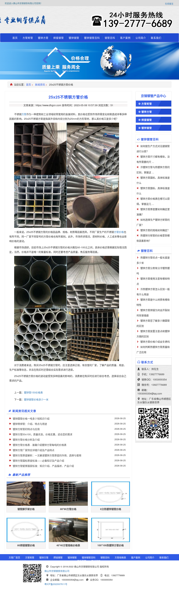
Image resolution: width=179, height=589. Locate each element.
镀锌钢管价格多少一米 (36, 399)
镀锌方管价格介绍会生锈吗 (155, 341)
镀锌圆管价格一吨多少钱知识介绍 (31, 418)
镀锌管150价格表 (33, 392)
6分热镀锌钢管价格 (110, 509)
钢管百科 (110, 37)
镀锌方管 (43, 37)
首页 (15, 37)
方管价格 (119, 232)
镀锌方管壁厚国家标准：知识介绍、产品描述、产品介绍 (43, 466)
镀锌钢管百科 (92, 37)
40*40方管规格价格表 (68, 545)
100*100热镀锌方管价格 (110, 545)
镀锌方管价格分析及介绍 (26, 439)
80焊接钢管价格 (26, 545)
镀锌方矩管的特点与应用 (26, 429)
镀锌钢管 (74, 37)
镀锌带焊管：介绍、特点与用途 (30, 423)
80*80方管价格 (68, 509)
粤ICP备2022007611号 (55, 584)
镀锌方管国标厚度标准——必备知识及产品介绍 (38, 460)
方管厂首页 (14, 557)
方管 (24, 114)
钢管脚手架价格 (26, 509)
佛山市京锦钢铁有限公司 (56, 571)
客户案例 (125, 37)
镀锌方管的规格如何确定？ (155, 230)
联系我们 (156, 37)
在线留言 (169, 3)
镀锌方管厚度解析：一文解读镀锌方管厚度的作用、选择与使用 (47, 455)
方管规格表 (120, 557)
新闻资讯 (40, 84)
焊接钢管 (58, 37)
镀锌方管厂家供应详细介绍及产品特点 (33, 450)
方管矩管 (28, 37)
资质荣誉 (81, 561)
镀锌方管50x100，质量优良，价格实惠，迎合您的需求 (42, 434)
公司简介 (140, 37)
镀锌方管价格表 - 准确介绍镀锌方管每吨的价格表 (39, 445)
